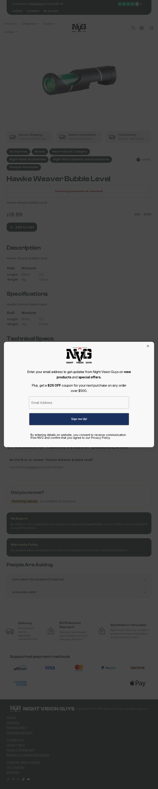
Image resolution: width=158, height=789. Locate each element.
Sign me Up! (79, 418)
